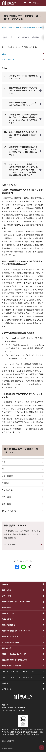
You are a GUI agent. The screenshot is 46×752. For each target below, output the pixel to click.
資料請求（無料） (11, 544)
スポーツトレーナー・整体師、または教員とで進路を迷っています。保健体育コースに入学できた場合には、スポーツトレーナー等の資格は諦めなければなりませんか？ (21, 169)
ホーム (4, 27)
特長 (5, 37)
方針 (12, 37)
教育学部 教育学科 (28, 27)
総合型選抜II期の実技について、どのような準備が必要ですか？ (20, 104)
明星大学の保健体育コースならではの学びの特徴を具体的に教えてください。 (21, 90)
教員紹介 (36, 37)
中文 (37, 2)
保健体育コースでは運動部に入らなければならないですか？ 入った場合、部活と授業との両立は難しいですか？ (21, 151)
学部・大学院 (14, 27)
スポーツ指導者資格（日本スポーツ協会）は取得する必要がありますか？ (21, 134)
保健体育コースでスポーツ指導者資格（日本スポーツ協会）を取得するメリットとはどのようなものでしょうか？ (21, 119)
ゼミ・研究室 (23, 37)
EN (34, 2)
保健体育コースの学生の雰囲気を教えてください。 (21, 77)
